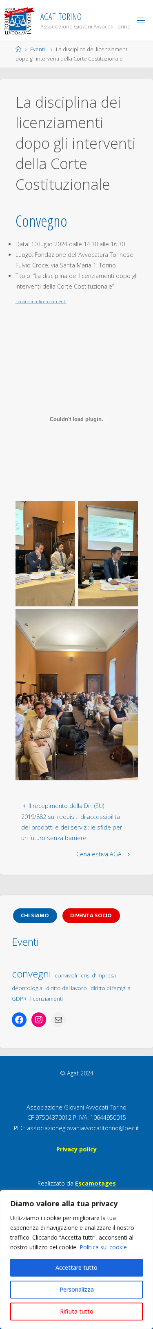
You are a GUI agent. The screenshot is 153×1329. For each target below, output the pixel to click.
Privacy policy (76, 1149)
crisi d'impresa (98, 975)
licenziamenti (46, 998)
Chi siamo (35, 915)
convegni (31, 973)
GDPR (19, 998)
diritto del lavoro (66, 988)
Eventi (37, 49)
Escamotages (95, 1183)
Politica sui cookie (103, 1247)
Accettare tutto (76, 1267)
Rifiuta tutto (76, 1311)
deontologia (27, 988)
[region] (76, 1259)
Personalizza (77, 1289)
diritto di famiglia (111, 988)
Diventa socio (91, 915)
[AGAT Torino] (19, 20)
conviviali (66, 975)
